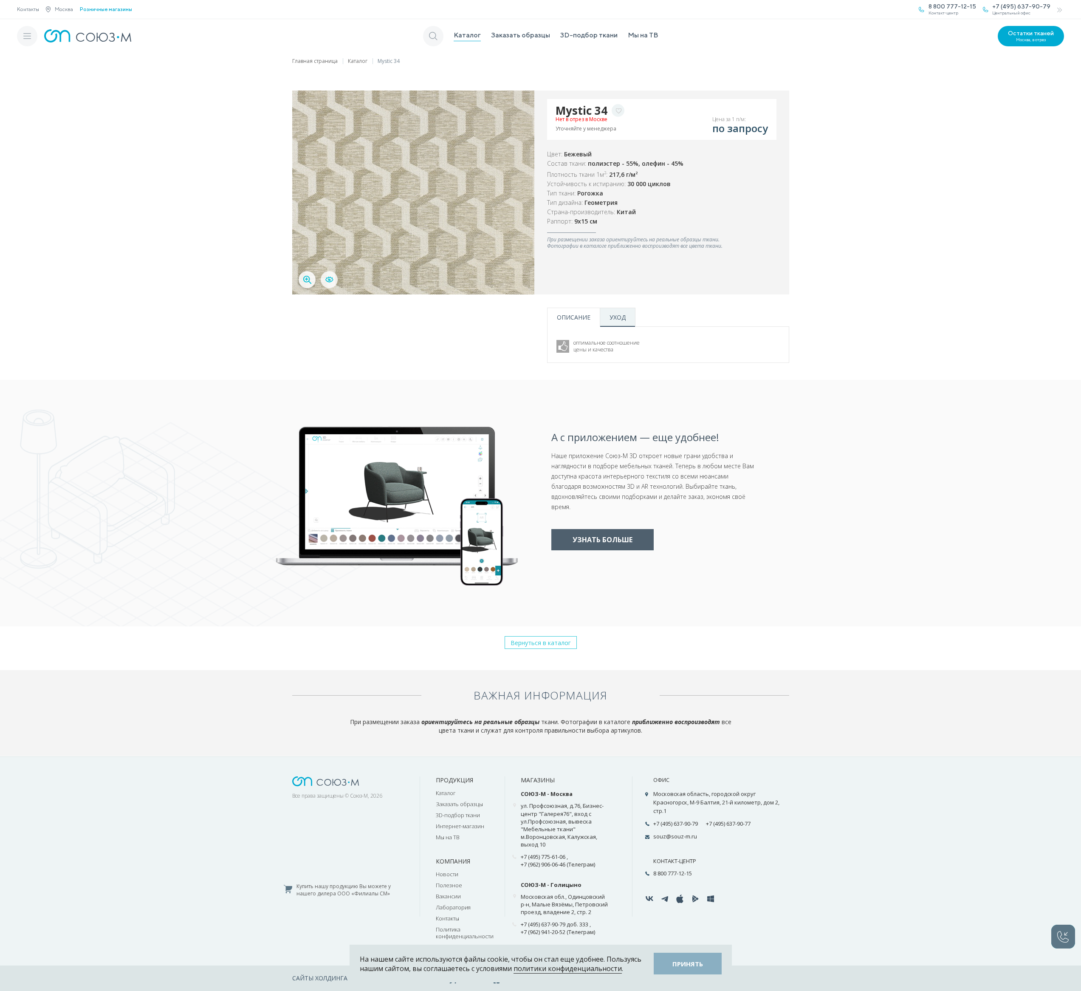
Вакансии (448, 896)
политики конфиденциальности (568, 968)
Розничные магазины (106, 9)
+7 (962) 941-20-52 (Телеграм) (558, 932)
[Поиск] (433, 36)
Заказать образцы (520, 35)
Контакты (28, 9)
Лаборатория (453, 907)
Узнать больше (602, 539)
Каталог (467, 35)
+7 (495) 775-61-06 (543, 857)
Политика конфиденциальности (465, 933)
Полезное (449, 885)
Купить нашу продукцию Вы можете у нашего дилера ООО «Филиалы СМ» (343, 890)
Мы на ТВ (643, 35)
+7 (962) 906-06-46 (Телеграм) (558, 864)
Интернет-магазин (460, 826)
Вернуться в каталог (541, 643)
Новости (447, 874)
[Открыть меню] (27, 36)
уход (618, 317)
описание (573, 317)
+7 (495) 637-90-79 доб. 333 (554, 924)
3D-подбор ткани (589, 35)
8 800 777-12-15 (672, 873)
